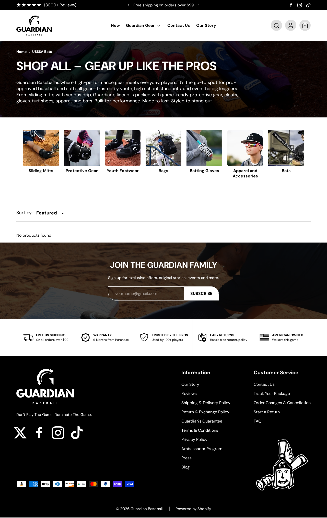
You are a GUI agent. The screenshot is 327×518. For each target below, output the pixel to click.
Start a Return (267, 412)
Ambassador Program (201, 448)
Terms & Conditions (199, 430)
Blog (185, 467)
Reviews (189, 393)
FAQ (257, 421)
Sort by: (24, 213)
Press (186, 458)
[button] (276, 25)
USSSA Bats (42, 51)
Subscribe (201, 293)
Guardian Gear (140, 25)
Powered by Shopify (193, 508)
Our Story (206, 25)
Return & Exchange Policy (205, 412)
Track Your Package (272, 393)
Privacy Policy (194, 439)
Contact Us (178, 25)
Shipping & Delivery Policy (205, 402)
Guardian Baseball (146, 508)
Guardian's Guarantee (201, 421)
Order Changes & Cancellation (282, 402)
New (115, 25)
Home (21, 51)
